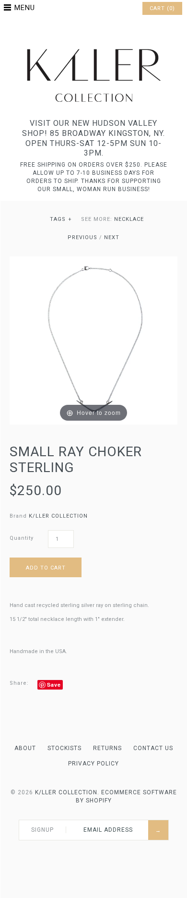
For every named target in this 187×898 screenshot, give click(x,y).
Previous (82, 237)
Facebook (81, 30)
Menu (24, 7)
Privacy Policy (93, 763)
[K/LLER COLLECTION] (93, 46)
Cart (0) (162, 8)
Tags (61, 219)
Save (54, 684)
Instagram (106, 30)
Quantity (22, 538)
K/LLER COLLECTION (58, 516)
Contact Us (153, 748)
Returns (107, 748)
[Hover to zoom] (93, 340)
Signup (42, 829)
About (25, 748)
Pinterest (93, 30)
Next (111, 237)
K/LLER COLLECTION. (67, 792)
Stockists (64, 748)
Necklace (129, 219)
